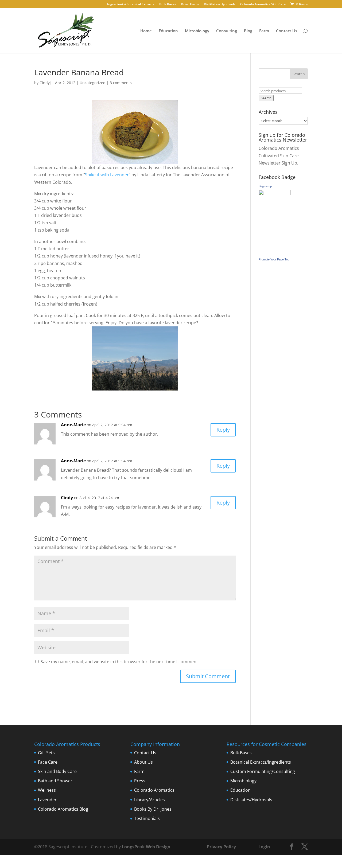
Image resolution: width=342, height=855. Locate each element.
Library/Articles (149, 800)
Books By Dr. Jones (153, 809)
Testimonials (147, 818)
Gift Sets (46, 753)
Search (266, 98)
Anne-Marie (73, 425)
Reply (223, 429)
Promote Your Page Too (274, 259)
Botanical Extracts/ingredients (260, 762)
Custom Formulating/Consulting (262, 771)
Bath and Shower (55, 781)
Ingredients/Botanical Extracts (130, 4)
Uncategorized (93, 82)
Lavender (47, 800)
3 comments (121, 82)
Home (146, 31)
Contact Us (286, 31)
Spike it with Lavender (107, 175)
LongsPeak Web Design (146, 847)
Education (168, 31)
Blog (248, 31)
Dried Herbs (190, 4)
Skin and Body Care (57, 771)
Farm (264, 31)
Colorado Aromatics (154, 790)
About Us (143, 762)
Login (264, 847)
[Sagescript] (275, 194)
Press (139, 781)
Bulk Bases (167, 4)
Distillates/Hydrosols (219, 4)
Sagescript (266, 186)
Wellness (47, 790)
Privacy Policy (221, 847)
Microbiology (197, 31)
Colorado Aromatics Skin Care (263, 4)
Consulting (226, 31)
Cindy (67, 498)
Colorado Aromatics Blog (63, 809)
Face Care (47, 762)
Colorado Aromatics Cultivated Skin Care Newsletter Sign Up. (279, 155)
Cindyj (45, 82)
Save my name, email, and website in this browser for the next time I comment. (120, 662)
